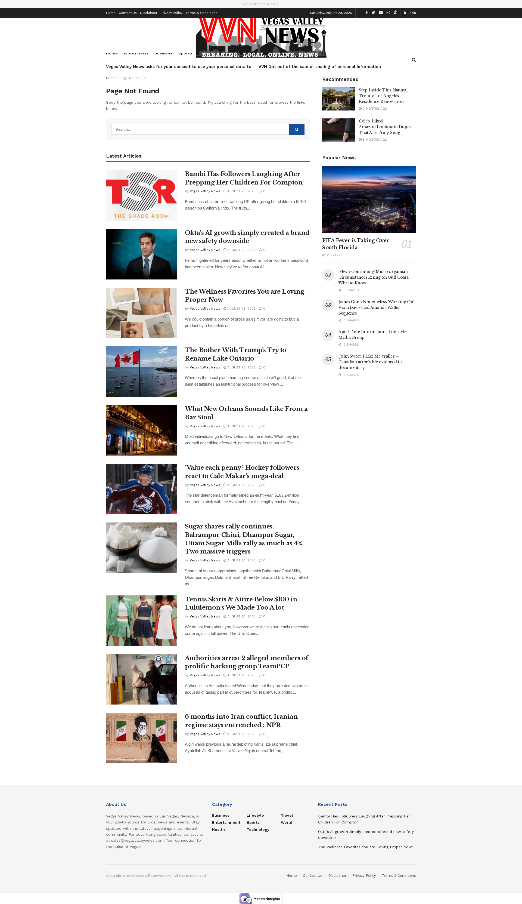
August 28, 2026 (241, 308)
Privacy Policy (171, 13)
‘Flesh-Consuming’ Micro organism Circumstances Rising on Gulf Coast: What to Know (373, 277)
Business (220, 815)
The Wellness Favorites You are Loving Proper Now (365, 847)
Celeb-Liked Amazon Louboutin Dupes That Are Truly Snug (385, 127)
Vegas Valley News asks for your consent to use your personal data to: (179, 66)
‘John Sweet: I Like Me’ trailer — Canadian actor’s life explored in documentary (370, 362)
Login (411, 13)
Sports (253, 822)
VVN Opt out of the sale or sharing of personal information (320, 66)
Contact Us (128, 13)
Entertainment (226, 822)
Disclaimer (148, 13)
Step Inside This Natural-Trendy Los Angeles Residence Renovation (384, 96)
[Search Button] (296, 129)
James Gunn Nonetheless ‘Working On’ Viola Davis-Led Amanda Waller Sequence (376, 307)
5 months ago (374, 140)
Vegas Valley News (205, 191)
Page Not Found (133, 78)
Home (111, 13)
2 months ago (374, 108)
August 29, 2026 (241, 191)
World (286, 822)
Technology (258, 829)
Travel (287, 815)
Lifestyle (255, 815)
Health (218, 829)
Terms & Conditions (201, 13)
